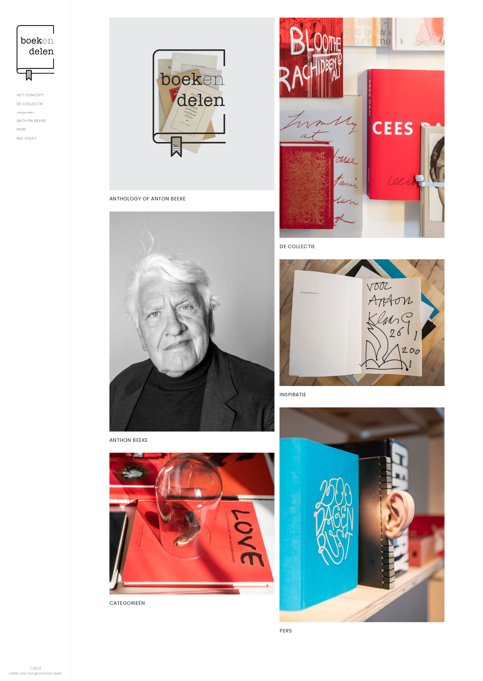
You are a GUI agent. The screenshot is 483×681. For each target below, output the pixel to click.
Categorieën (25, 112)
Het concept (30, 95)
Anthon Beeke (31, 121)
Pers (21, 129)
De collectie (30, 104)
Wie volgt (27, 138)
